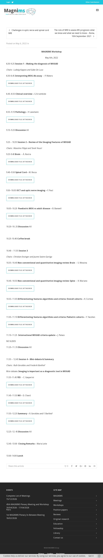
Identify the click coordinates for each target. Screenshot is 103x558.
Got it (91, 556)
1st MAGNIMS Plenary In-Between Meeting (25, 515)
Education (58, 524)
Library (56, 533)
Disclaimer (60, 554)
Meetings (57, 500)
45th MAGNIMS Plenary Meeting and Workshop (27, 504)
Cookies (50, 554)
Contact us (58, 538)
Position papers (60, 510)
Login (8, 2)
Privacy (41, 554)
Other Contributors (92, 2)
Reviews (57, 514)
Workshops (58, 505)
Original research (61, 519)
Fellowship (58, 528)
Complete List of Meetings (18, 496)
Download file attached (20, 83)
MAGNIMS (58, 496)
